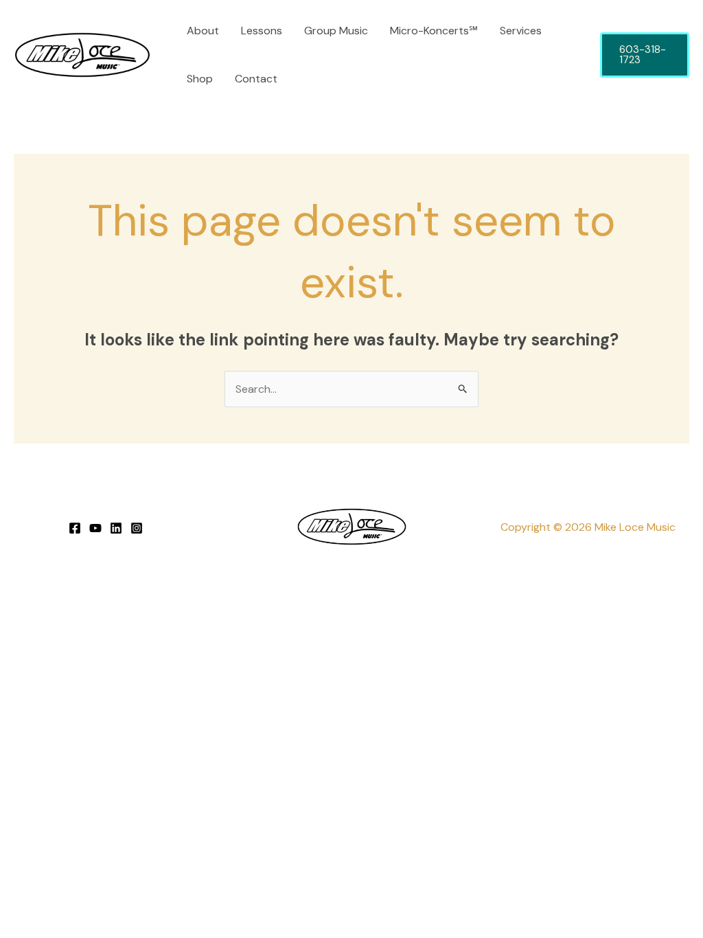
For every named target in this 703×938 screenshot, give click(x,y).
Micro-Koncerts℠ (434, 30)
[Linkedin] (116, 528)
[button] (644, 55)
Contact (256, 78)
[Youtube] (95, 528)
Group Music (336, 30)
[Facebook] (75, 528)
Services (521, 30)
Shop (200, 78)
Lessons (261, 30)
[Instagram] (136, 528)
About (203, 30)
